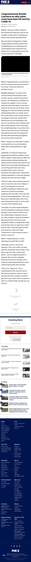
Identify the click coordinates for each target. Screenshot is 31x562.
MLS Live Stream (18, 538)
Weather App (17, 448)
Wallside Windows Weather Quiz (5, 506)
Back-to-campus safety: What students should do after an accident (10, 374)
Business (3, 435)
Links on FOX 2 (4, 476)
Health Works (4, 467)
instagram (17, 546)
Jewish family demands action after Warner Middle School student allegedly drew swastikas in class (19, 410)
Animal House (17, 456)
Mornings (4, 460)
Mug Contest (4, 465)
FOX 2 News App (18, 487)
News (3, 421)
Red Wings (16, 474)
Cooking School (4, 469)
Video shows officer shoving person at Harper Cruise (9, 368)
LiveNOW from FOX (19, 426)
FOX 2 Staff (17, 481)
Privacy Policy (17, 339)
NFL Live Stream (18, 521)
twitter (14, 546)
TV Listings (3, 485)
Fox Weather (17, 455)
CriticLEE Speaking (5, 483)
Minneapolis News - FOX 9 (5, 526)
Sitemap (16, 500)
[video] (26, 350)
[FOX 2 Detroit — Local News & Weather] (5, 2)
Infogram (15, 297)
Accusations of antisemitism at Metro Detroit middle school (11, 349)
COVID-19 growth (15, 309)
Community (17, 490)
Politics (2, 440)
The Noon (3, 464)
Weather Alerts (17, 449)
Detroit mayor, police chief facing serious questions (10, 355)
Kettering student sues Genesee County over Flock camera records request (18, 398)
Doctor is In (4, 474)
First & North (17, 464)
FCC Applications (18, 493)
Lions (15, 465)
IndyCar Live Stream (19, 529)
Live (15, 421)
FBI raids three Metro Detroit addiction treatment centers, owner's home (17, 392)
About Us (17, 480)
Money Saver (4, 472)
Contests (3, 487)
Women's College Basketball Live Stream (19, 534)
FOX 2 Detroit (4, 24)
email (19, 546)
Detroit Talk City (5, 427)
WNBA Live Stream (18, 537)
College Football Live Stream (19, 523)
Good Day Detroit (5, 462)
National (3, 434)
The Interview (4, 432)
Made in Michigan (5, 428)
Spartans (16, 469)
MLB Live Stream (18, 525)
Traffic (15, 451)
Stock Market (17, 509)
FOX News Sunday (5, 439)
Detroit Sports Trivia (6, 449)
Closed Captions (18, 495)
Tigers (15, 472)
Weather (17, 444)
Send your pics (4, 446)
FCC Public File (17, 492)
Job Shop (16, 488)
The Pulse (3, 425)
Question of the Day (6, 448)
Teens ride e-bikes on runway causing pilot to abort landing (11, 362)
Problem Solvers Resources (18, 498)
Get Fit (2, 471)
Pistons (16, 471)
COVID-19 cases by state (15, 296)
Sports (16, 460)
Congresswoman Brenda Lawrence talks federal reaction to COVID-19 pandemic (15, 74)
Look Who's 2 (4, 451)
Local (2, 423)
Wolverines (16, 467)
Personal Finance (18, 506)
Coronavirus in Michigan (12, 24)
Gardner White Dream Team (6, 509)
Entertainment (6, 480)
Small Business (17, 511)
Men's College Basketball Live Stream (19, 531)
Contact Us (17, 483)
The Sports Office (18, 462)
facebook (11, 546)
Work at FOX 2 (17, 485)
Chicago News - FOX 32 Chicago (6, 520)
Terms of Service (16, 340)
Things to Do (4, 437)
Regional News (6, 517)
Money (16, 504)
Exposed (3, 513)
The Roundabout (5, 430)
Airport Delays (17, 453)
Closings (16, 446)
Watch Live (24, 2)
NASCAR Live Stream (19, 527)
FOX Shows (3, 481)
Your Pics (4, 444)
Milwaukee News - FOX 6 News (6, 523)
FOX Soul (16, 428)
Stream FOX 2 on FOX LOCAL (19, 424)
